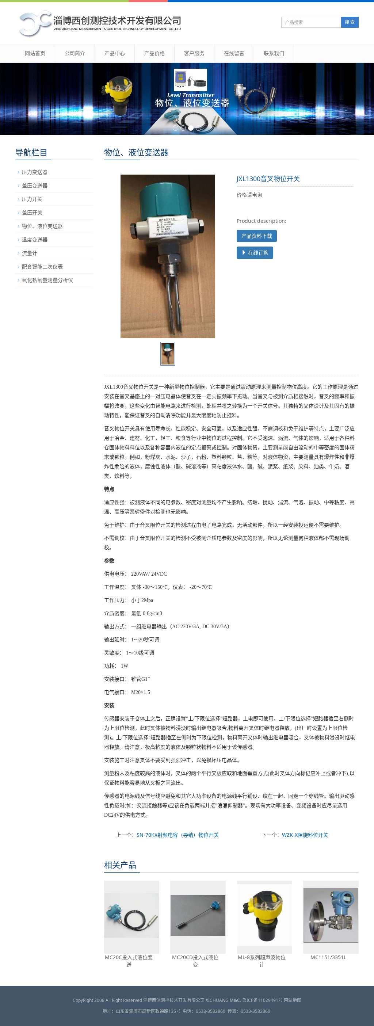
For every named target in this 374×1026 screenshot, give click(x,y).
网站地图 (292, 1000)
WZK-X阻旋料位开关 (305, 834)
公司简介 (75, 53)
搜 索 (350, 22)
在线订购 (257, 252)
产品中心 (114, 53)
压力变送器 (34, 171)
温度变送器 (34, 239)
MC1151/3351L (328, 957)
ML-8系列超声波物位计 (262, 961)
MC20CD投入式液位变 (195, 961)
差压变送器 (34, 185)
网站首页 (35, 53)
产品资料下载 (256, 235)
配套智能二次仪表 (42, 266)
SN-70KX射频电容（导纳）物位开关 (178, 834)
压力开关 (32, 198)
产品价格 (154, 53)
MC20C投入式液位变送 (129, 961)
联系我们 (274, 53)
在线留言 (234, 53)
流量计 (29, 252)
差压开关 (32, 212)
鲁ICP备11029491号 (262, 1000)
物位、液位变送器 (42, 225)
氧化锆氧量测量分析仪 (47, 279)
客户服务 (194, 53)
